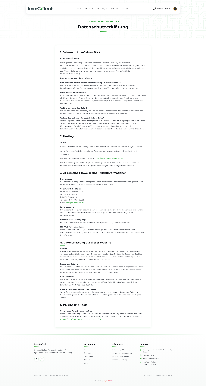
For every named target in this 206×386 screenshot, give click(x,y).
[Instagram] (42, 359)
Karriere (114, 9)
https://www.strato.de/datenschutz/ (110, 158)
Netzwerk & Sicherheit (120, 356)
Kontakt (125, 9)
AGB (170, 375)
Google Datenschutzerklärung (90, 319)
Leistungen (102, 9)
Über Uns (89, 9)
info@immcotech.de (75, 203)
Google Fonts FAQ (68, 319)
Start (79, 9)
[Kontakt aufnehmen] (175, 8)
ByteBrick (108, 381)
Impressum (148, 375)
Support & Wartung (119, 360)
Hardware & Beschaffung (122, 353)
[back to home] (42, 8)
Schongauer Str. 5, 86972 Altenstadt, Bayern (157, 351)
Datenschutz (160, 375)
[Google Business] (36, 359)
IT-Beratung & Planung (121, 350)
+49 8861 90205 (163, 9)
